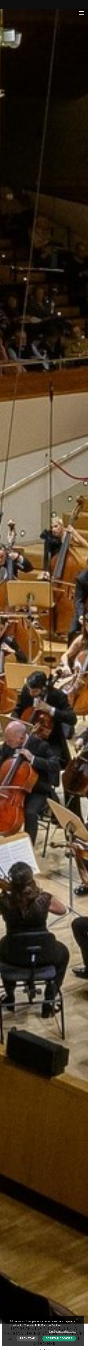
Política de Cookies (49, 1325)
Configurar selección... (62, 1331)
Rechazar (27, 1338)
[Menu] (81, 12)
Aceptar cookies (59, 1338)
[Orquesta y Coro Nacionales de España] (19, 13)
